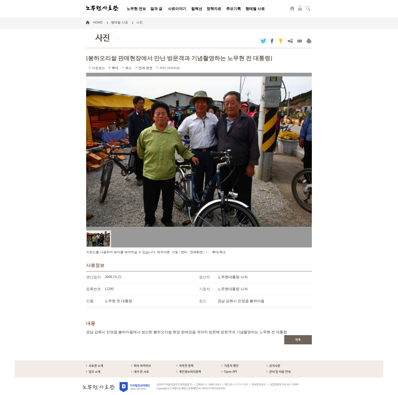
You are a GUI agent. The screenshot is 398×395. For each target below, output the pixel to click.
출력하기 (309, 41)
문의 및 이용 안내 (280, 372)
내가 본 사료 (141, 372)
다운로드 (89, 67)
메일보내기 (299, 41)
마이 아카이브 (142, 366)
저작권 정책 (186, 366)
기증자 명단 (231, 366)
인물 (90, 301)
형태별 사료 (255, 9)
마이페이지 (292, 8)
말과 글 (156, 9)
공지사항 (274, 366)
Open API (230, 372)
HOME (98, 22)
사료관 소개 (96, 366)
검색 (308, 8)
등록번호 (93, 289)
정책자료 (214, 9)
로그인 (300, 8)
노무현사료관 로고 (102, 8)
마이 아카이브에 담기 (157, 67)
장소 (202, 301)
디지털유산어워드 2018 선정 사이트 (135, 387)
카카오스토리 (281, 41)
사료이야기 (177, 9)
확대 (109, 67)
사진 (139, 22)
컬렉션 (196, 9)
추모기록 (233, 9)
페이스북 (272, 41)
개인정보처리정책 (190, 372)
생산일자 (93, 277)
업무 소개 (94, 372)
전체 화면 (136, 67)
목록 (298, 340)
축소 (123, 67)
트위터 (263, 41)
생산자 (204, 277)
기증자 (204, 289)
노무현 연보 (136, 9)
